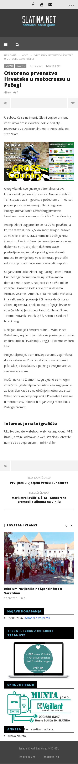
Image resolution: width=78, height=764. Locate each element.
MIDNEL (53, 748)
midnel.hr (48, 443)
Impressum (27, 756)
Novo (25, 55)
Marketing (51, 756)
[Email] (50, 4)
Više (72, 103)
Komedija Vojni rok (37, 618)
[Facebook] (32, 4)
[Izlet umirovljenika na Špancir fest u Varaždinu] (39, 558)
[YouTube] (41, 4)
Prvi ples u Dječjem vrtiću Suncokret (39, 481)
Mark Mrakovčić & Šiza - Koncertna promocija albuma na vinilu (39, 497)
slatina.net (54, 66)
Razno (21, 65)
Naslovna (10, 55)
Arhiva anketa (16, 736)
